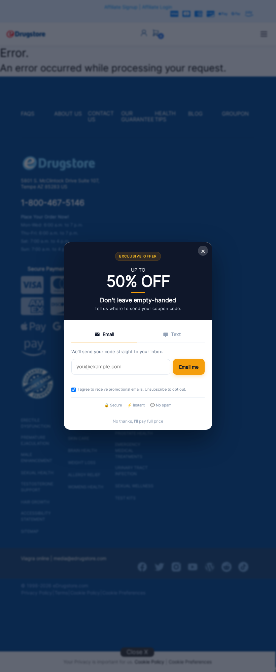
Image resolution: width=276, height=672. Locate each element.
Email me (189, 367)
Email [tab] (108, 334)
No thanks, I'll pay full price (138, 421)
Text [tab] (176, 334)
